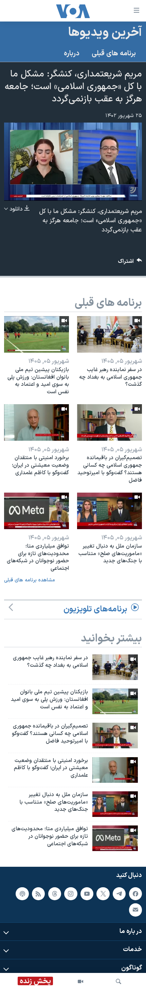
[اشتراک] (135, 909)
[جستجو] (118, 981)
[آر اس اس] (38, 893)
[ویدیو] (80, 981)
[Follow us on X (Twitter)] (102, 893)
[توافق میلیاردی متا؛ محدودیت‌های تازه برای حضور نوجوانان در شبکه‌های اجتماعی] (36, 511)
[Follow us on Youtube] (86, 893)
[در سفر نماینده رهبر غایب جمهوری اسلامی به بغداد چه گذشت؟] (109, 334)
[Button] (130, 263)
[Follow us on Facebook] (135, 893)
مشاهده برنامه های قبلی (29, 580)
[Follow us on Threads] (54, 893)
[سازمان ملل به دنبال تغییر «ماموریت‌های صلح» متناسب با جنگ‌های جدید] (109, 511)
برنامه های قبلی (114, 53)
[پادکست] (22, 893)
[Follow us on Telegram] (119, 893)
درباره (71, 53)
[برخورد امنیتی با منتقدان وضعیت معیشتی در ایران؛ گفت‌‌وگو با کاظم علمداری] (36, 422)
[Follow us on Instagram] (70, 893)
